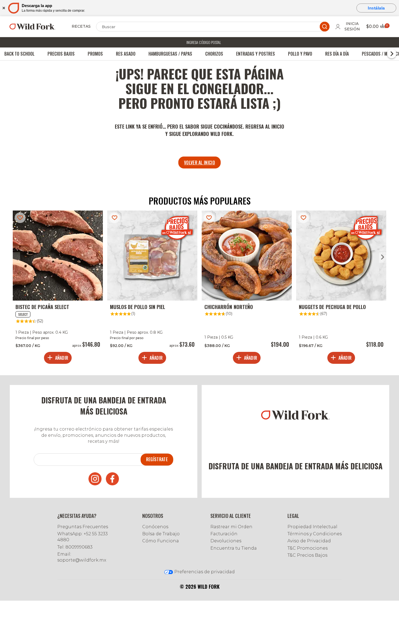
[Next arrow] (382, 257)
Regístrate (157, 459)
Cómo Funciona (160, 540)
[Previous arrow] (16, 257)
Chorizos (214, 53)
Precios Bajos (61, 53)
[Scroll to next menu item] (391, 53)
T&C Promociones (307, 548)
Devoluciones (225, 540)
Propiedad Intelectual (312, 526)
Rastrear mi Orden (231, 526)
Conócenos (155, 526)
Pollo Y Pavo (300, 53)
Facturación (223, 533)
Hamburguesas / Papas (170, 53)
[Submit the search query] (325, 26)
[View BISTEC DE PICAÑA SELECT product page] (58, 288)
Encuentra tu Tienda (233, 548)
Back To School (19, 53)
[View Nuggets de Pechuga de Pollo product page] (341, 288)
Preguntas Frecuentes (82, 526)
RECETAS (81, 26)
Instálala (376, 8)
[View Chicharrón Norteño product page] (247, 288)
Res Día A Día (337, 53)
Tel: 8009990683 (75, 547)
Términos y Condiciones (314, 533)
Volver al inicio (199, 162)
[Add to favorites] (20, 217)
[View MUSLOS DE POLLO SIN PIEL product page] (152, 288)
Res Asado (125, 53)
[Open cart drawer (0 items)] (384, 28)
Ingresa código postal (203, 42)
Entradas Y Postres (255, 53)
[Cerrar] (3, 8)
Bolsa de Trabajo (161, 533)
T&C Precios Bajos (307, 555)
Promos (95, 53)
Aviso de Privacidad (309, 540)
